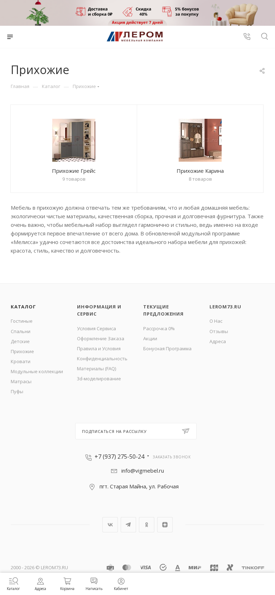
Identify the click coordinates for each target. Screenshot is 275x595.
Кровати (20, 361)
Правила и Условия (99, 348)
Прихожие (22, 351)
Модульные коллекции (37, 371)
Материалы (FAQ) (96, 368)
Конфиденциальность (102, 358)
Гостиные (22, 321)
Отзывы (218, 331)
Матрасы (21, 381)
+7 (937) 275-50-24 (119, 456)
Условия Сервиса (96, 328)
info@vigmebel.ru (142, 470)
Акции (150, 338)
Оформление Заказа (100, 338)
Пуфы (17, 391)
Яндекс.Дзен (165, 524)
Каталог (23, 306)
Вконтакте (110, 524)
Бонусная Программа (167, 348)
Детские (20, 341)
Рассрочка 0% (159, 328)
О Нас (215, 321)
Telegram (128, 524)
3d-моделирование (99, 378)
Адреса (217, 341)
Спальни (20, 331)
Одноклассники (146, 524)
